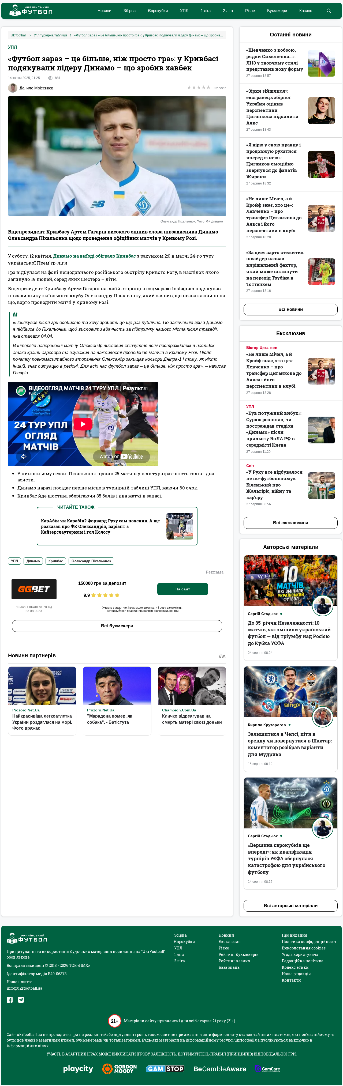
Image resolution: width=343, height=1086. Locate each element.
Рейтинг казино (234, 960)
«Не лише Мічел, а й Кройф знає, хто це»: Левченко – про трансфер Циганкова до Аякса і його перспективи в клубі (274, 214)
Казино (305, 10)
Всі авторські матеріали (291, 905)
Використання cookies (304, 948)
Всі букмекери (117, 625)
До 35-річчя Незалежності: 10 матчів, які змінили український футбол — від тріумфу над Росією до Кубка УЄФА (289, 633)
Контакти (291, 980)
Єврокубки (158, 10)
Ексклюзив (230, 941)
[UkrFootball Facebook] (10, 1000)
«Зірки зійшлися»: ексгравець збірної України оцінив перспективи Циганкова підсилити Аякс (272, 107)
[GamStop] (165, 1069)
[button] (329, 10)
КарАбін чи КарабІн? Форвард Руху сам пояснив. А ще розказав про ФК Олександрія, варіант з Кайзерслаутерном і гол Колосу (100, 526)
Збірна (130, 10)
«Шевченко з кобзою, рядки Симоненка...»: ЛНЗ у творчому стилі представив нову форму (274, 59)
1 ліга (206, 10)
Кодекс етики (295, 967)
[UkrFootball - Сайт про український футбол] (28, 10)
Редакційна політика (302, 960)
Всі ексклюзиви (290, 522)
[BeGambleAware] (220, 1069)
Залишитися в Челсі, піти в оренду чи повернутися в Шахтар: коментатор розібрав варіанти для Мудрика (290, 744)
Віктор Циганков (261, 347)
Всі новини (290, 309)
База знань (229, 967)
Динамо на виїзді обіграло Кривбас (94, 256)
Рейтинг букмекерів (239, 954)
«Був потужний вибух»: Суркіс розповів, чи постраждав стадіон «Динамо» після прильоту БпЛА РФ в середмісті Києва (273, 429)
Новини (104, 10)
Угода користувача (300, 954)
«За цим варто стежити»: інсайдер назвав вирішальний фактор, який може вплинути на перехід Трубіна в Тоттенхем (275, 268)
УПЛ (184, 10)
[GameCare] (267, 1069)
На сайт (183, 589)
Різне (250, 10)
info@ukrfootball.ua (24, 988)
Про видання (294, 935)
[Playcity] (78, 1069)
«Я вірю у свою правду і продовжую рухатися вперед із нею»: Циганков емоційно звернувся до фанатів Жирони (273, 161)
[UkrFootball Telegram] (21, 1000)
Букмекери (277, 10)
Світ (250, 465)
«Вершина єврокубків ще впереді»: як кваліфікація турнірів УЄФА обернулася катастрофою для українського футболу (286, 858)
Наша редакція (296, 973)
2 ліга (228, 10)
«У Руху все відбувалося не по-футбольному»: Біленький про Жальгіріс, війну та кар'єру (274, 484)
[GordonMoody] (119, 1069)
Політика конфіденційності (309, 941)
